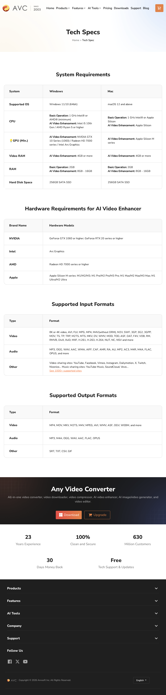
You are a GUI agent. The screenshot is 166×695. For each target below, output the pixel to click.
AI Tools (93, 8)
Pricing (107, 8)
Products (62, 8)
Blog (146, 8)
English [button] (140, 680)
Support (136, 8)
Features (77, 8)
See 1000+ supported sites (65, 371)
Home (50, 8)
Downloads (121, 8)
